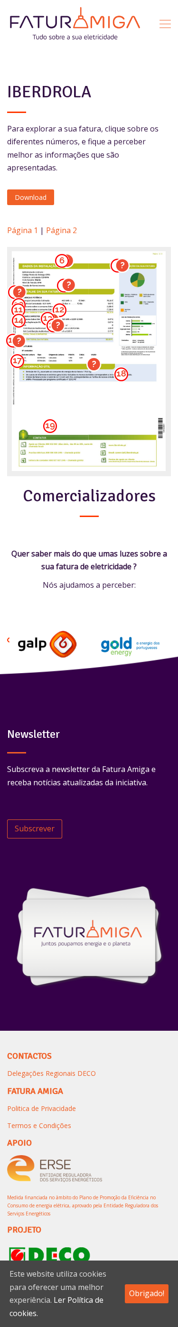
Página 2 (61, 230)
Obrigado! (146, 1293)
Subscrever (35, 828)
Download (31, 197)
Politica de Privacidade (41, 1108)
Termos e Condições (39, 1125)
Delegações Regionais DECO (51, 1073)
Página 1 (22, 230)
